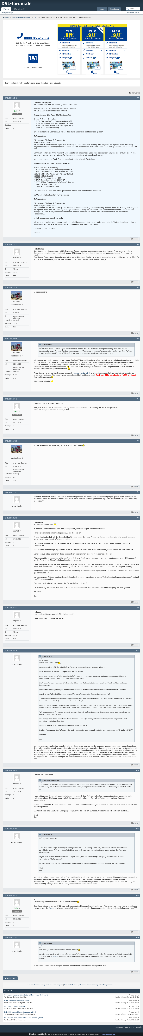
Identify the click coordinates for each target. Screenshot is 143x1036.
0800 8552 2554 (36, 38)
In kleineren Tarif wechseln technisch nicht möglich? (23, 1018)
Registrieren (114, 9)
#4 (138, 339)
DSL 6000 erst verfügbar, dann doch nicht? (20, 1012)
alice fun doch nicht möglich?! (15, 1006)
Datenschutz (129, 1027)
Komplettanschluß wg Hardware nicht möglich (46, 985)
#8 (138, 518)
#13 (137, 895)
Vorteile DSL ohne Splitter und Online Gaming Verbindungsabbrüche (89, 985)
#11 (137, 770)
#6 (138, 441)
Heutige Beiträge (7, 12)
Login (102, 9)
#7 (138, 492)
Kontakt (139, 1027)
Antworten (10, 978)
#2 (138, 244)
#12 (137, 829)
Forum (6, 9)
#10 (137, 650)
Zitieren (135, 239)
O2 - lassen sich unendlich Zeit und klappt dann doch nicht (26, 995)
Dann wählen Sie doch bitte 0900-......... (18, 1001)
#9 (138, 607)
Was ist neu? (19, 9)
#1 (138, 98)
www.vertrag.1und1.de (81, 373)
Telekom (52, 908)
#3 (138, 287)
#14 (137, 937)
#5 (138, 399)
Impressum (119, 1027)
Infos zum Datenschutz (108, 1034)
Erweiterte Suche (133, 12)
